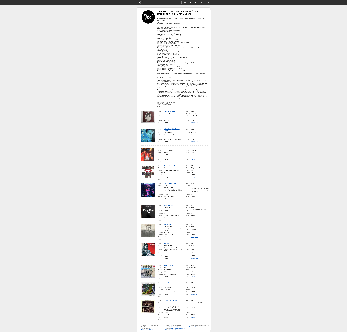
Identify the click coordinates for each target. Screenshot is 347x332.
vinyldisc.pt (160, 106)
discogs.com (194, 122)
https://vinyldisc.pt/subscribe (196, 326)
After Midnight (168, 148)
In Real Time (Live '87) (170, 300)
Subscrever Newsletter (189, 2)
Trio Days (166, 243)
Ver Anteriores (204, 2)
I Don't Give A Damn (169, 111)
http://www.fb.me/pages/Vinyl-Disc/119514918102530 (176, 328)
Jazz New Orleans (169, 265)
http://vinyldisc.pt (173, 326)
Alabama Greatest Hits (170, 165)
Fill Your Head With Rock (171, 183)
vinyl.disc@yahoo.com (147, 329)
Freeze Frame (168, 282)
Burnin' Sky (167, 224)
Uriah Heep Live (168, 205)
